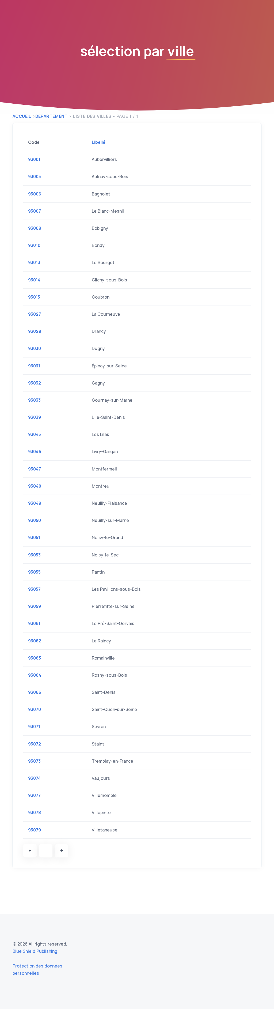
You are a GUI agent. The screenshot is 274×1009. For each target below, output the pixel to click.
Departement (51, 116)
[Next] (61, 850)
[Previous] (30, 850)
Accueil (22, 116)
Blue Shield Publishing (35, 951)
